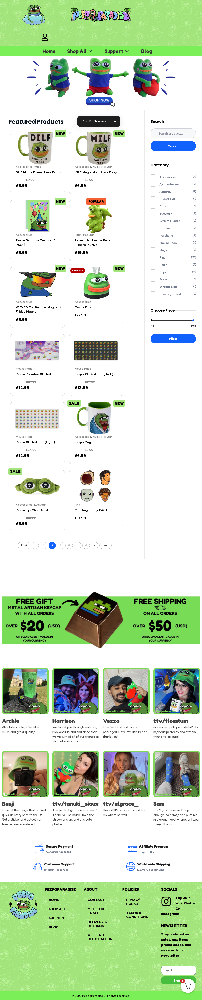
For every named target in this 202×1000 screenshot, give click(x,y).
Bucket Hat (167, 199)
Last (105, 545)
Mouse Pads (168, 243)
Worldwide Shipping (153, 864)
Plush (163, 265)
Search (173, 146)
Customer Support (59, 864)
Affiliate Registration (100, 937)
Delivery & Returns (97, 924)
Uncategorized (170, 294)
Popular (165, 272)
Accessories (167, 177)
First (24, 545)
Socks (163, 279)
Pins (162, 257)
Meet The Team (96, 911)
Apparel (165, 192)
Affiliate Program (153, 846)
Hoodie (164, 228)
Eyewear (165, 213)
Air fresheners (169, 184)
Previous (35, 545)
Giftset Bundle (169, 221)
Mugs (163, 250)
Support (114, 51)
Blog (146, 51)
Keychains (166, 235)
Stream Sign (168, 287)
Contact (96, 899)
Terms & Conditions (137, 915)
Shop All (77, 51)
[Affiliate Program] (132, 848)
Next (94, 545)
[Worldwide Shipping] (131, 866)
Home (48, 51)
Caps (163, 206)
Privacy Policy (133, 901)
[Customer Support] (37, 866)
